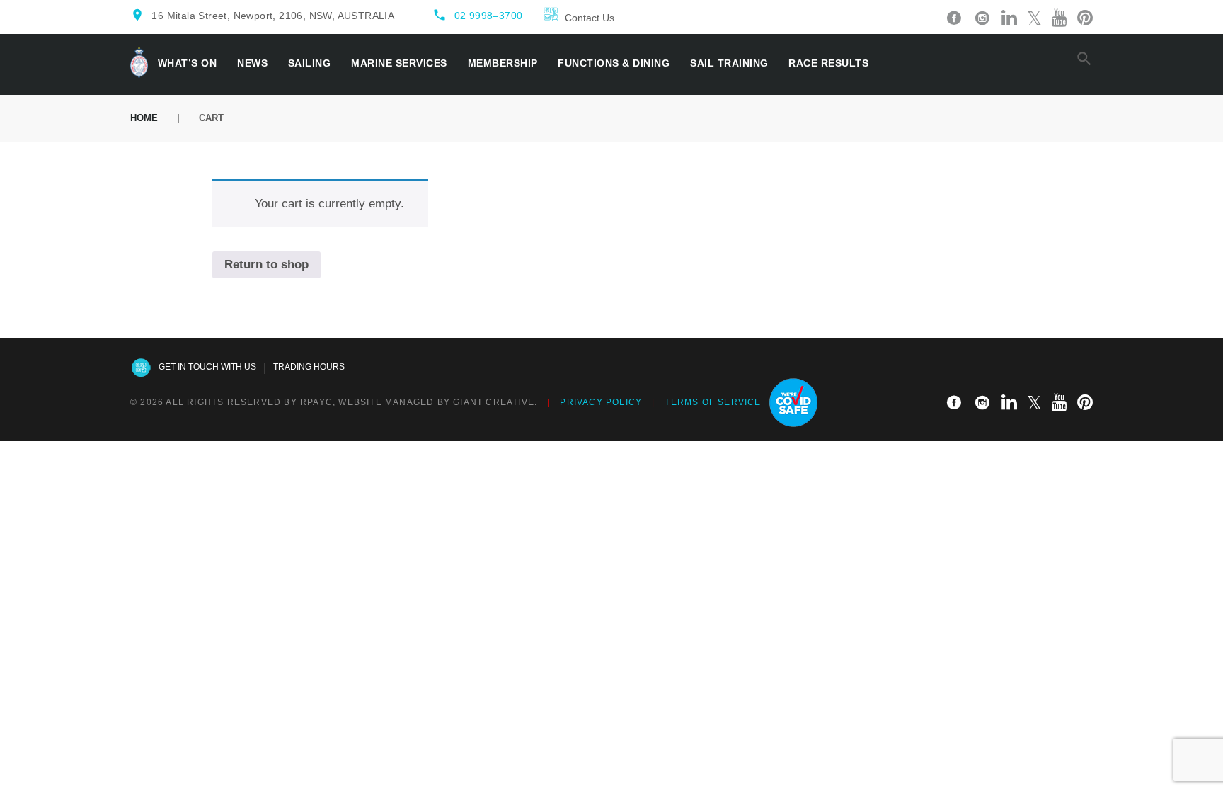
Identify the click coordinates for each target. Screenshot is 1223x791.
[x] (1034, 18)
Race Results (828, 63)
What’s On (187, 63)
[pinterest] (1085, 18)
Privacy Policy (601, 402)
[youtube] (1059, 18)
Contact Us (589, 17)
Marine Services (399, 63)
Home (144, 118)
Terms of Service (713, 402)
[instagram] (982, 18)
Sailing (309, 63)
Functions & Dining (614, 63)
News (252, 63)
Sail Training (729, 63)
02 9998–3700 (488, 15)
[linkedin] (1009, 18)
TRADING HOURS (309, 367)
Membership (503, 63)
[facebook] (954, 18)
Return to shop (266, 264)
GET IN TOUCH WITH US (207, 367)
